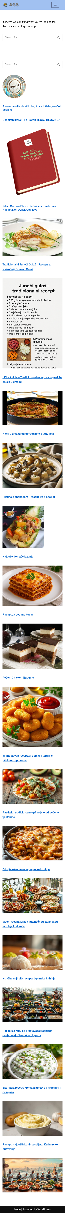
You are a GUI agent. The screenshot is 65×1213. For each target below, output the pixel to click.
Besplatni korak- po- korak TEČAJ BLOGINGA (31, 120)
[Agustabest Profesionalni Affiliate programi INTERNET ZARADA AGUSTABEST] (12, 4)
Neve (17, 1209)
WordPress (44, 1209)
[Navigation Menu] (55, 5)
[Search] (58, 37)
